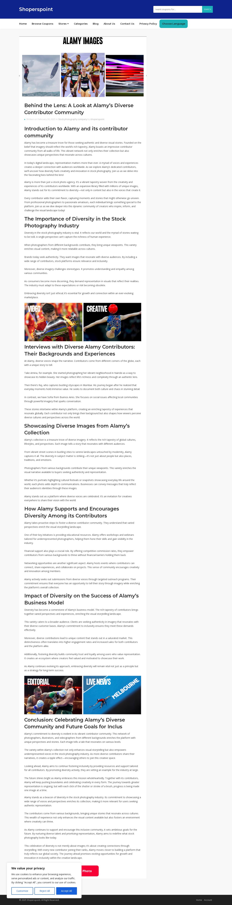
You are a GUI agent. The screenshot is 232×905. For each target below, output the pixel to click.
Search (207, 9)
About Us (109, 23)
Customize (22, 890)
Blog (96, 23)
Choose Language (173, 23)
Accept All (66, 890)
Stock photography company (72, 119)
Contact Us (127, 23)
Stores (62, 23)
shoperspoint (97, 119)
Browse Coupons (42, 23)
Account (208, 900)
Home (23, 23)
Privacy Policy (148, 23)
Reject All (45, 890)
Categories (81, 23)
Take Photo (83, 871)
